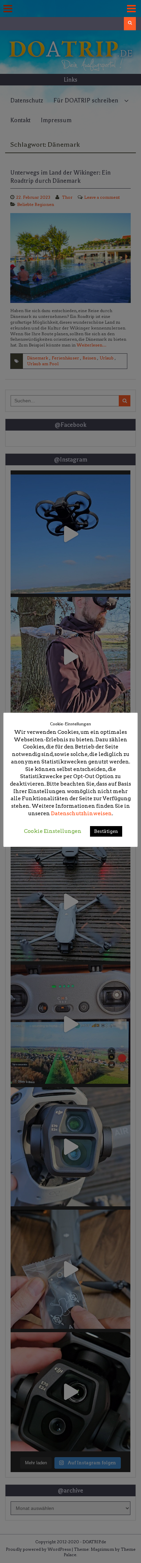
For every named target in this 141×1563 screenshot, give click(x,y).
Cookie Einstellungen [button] (52, 831)
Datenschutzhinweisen (81, 813)
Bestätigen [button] (106, 831)
